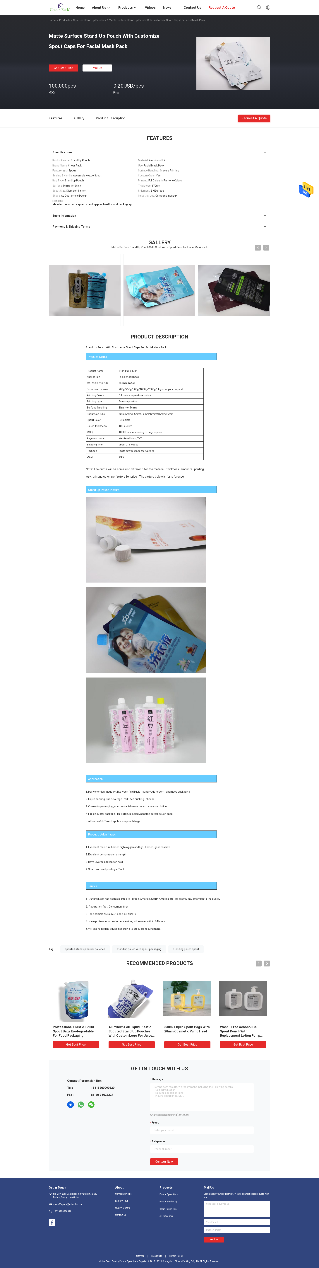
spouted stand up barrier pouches (85, 949)
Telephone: (158, 1141)
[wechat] (91, 1104)
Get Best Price (63, 68)
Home (52, 20)
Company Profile (123, 1194)
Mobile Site (156, 1256)
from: (155, 1122)
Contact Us (120, 1215)
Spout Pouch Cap (168, 1209)
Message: (158, 1079)
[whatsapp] (81, 1104)
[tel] (101, 1104)
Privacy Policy (176, 1256)
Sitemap (140, 1256)
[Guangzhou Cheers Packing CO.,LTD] (60, 7)
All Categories (167, 1216)
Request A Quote (254, 118)
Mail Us (97, 68)
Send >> (214, 1239)
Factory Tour (121, 1201)
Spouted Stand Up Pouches (89, 20)
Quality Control (122, 1208)
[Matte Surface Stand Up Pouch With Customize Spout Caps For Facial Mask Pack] (233, 63)
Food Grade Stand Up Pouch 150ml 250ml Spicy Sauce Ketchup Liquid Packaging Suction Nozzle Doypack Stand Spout (130, 1035)
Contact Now (164, 1161)
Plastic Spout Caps (169, 1194)
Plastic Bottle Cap (168, 1201)
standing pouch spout (186, 949)
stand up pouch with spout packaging (139, 949)
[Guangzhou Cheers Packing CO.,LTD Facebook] (52, 1222)
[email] (70, 1104)
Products (64, 20)
